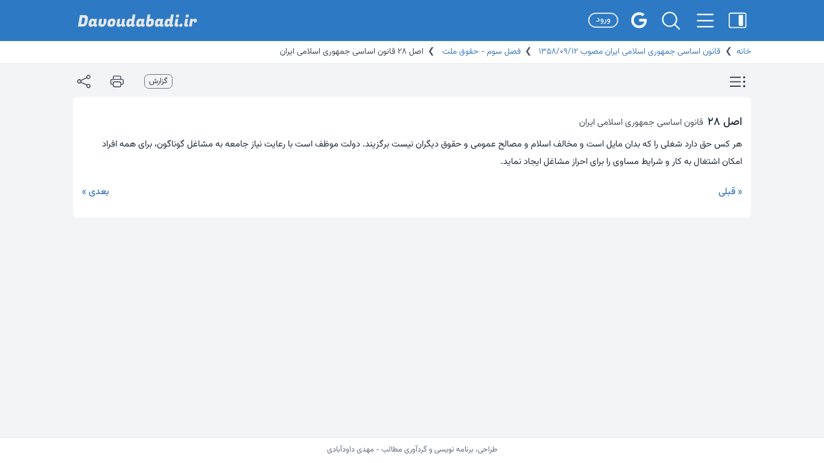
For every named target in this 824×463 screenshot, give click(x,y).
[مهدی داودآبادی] (137, 21)
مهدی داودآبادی (350, 450)
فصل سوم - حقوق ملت (480, 51)
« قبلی (730, 192)
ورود (603, 20)
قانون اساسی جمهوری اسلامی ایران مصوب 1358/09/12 (628, 51)
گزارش (158, 81)
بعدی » (95, 192)
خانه (744, 51)
